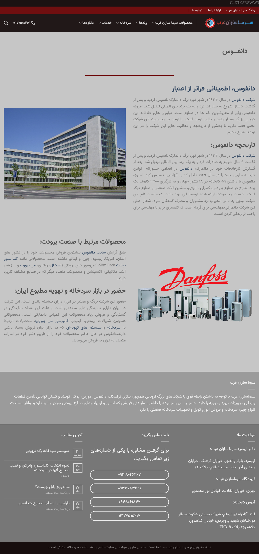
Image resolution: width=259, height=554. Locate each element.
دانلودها (88, 23)
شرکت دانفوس (243, 100)
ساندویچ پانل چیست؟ (52, 487)
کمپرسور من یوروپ (51, 321)
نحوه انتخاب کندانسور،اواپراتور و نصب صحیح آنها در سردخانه (40, 468)
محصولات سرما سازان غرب (173, 23)
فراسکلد (115, 396)
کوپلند (65, 396)
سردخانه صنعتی (162, 409)
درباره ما (197, 10)
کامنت (65, 476)
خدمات (107, 23)
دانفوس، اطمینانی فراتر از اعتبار (213, 88)
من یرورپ (28, 265)
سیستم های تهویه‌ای (83, 327)
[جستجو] (6, 23)
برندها (143, 23)
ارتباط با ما (214, 10)
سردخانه (125, 23)
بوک (76, 396)
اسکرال (55, 265)
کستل (52, 396)
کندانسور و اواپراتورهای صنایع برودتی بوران (86, 403)
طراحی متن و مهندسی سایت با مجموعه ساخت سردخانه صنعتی (101, 547)
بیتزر (127, 396)
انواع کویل (201, 409)
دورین (86, 396)
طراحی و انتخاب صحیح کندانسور (44, 503)
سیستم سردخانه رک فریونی (47, 451)
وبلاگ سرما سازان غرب (240, 10)
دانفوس (187, 168)
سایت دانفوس (94, 252)
